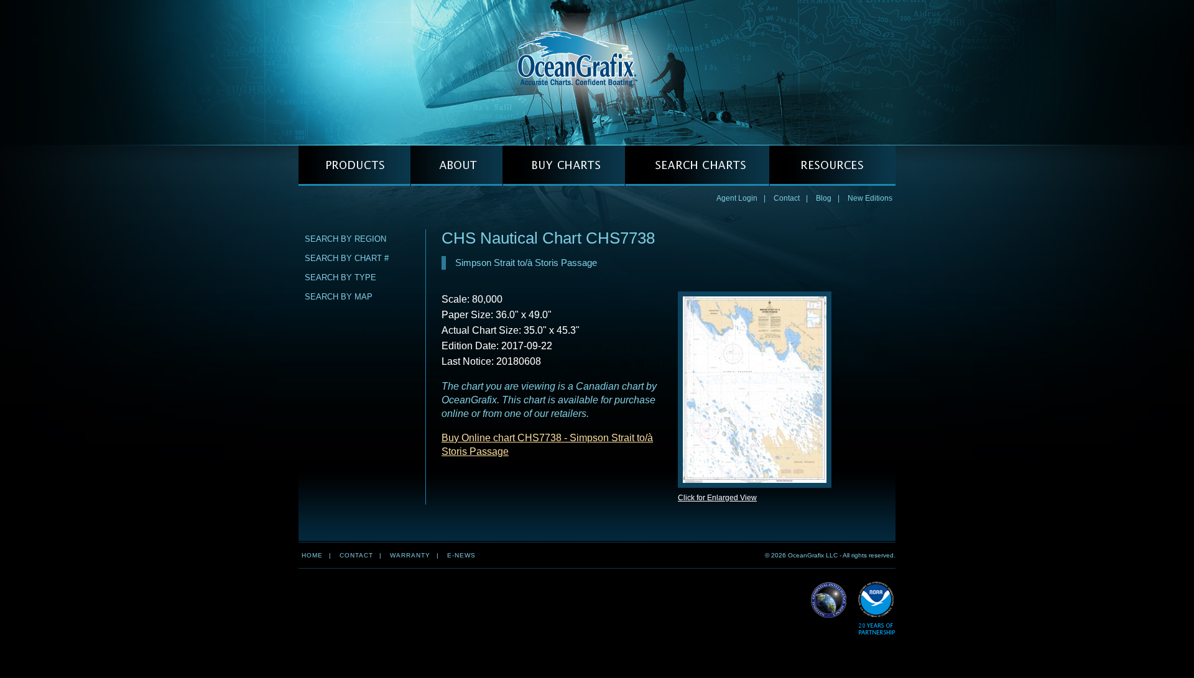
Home (312, 555)
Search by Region (345, 239)
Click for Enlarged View (717, 497)
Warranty (410, 555)
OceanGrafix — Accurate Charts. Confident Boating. (597, 72)
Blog (823, 198)
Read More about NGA (829, 600)
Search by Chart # (347, 258)
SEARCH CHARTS (697, 165)
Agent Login (736, 198)
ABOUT (456, 165)
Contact (787, 198)
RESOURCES (832, 165)
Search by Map (339, 296)
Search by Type (340, 277)
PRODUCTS (354, 165)
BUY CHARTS (563, 165)
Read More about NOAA (876, 608)
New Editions (870, 198)
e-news (461, 555)
